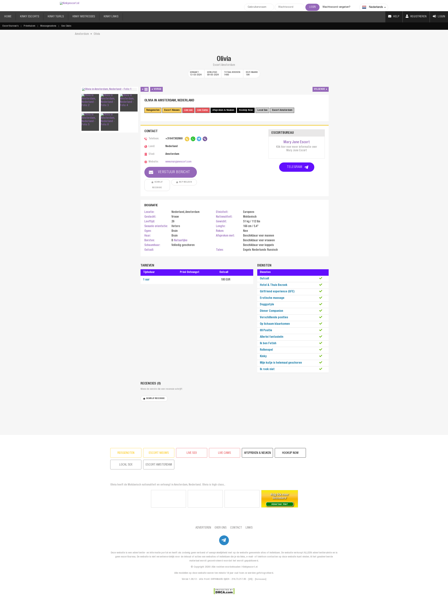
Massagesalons (48, 26)
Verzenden (224, 334)
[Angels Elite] (205, 499)
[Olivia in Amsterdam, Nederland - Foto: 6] (109, 120)
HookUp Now (246, 110)
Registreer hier (238, 344)
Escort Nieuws (172, 110)
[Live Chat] (242, 499)
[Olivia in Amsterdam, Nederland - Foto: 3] (109, 100)
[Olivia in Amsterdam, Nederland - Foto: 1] (109, 89)
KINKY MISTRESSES (84, 16)
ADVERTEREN (203, 527)
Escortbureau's (10, 26)
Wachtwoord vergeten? (336, 7)
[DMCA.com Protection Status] (224, 591)
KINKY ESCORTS (29, 16)
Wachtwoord (200, 312)
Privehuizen (29, 26)
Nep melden (185, 182)
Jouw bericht (187, 301)
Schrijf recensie (157, 185)
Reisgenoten (152, 110)
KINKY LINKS (111, 16)
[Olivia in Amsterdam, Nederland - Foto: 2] (90, 100)
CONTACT (236, 527)
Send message (236, 357)
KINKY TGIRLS (56, 16)
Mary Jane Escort (297, 142)
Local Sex (262, 110)
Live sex (188, 110)
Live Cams (202, 110)
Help (396, 16)
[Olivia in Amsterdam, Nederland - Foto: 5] (90, 120)
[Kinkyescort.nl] (69, 3)
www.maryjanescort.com (178, 162)
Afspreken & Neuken (223, 110)
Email (186, 297)
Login (441, 16)
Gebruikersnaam (202, 298)
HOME (7, 16)
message (187, 309)
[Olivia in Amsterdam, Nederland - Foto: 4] (129, 100)
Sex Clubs (66, 26)
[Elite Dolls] (168, 499)
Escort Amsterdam (282, 110)
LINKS (249, 527)
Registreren (418, 16)
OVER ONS (221, 527)
